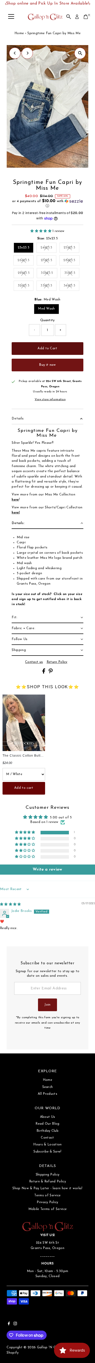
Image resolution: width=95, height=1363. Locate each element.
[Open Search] (68, 16)
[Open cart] (85, 16)
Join (47, 1004)
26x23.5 (25, 261)
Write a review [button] (47, 870)
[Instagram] (15, 1324)
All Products (47, 1094)
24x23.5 (48, 248)
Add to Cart (47, 348)
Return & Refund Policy (47, 1181)
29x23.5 (26, 273)
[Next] (27, 53)
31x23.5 (71, 273)
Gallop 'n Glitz (49, 1347)
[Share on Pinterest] (51, 672)
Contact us (34, 662)
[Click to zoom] (80, 53)
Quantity (47, 320)
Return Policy (57, 662)
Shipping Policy (48, 1174)
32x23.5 (25, 286)
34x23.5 (71, 286)
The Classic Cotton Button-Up (26, 755)
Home (19, 33)
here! (16, 512)
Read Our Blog (47, 1123)
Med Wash (46, 308)
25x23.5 (71, 248)
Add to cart (23, 788)
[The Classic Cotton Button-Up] (24, 723)
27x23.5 (48, 261)
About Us (47, 1117)
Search (47, 1087)
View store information (50, 399)
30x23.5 (49, 273)
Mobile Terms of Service (47, 1209)
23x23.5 (23, 247)
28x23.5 (71, 261)
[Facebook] (9, 1324)
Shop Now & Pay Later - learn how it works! (47, 1188)
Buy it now (47, 365)
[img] (10, 904)
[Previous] (15, 53)
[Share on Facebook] (44, 672)
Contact (47, 1137)
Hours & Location (47, 1144)
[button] (47, 203)
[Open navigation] (11, 16)
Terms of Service (47, 1195)
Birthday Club (47, 1130)
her (14, 499)
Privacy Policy (47, 1202)
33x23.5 (48, 286)
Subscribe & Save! (47, 1151)
